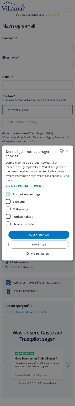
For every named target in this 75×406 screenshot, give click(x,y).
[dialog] (37, 203)
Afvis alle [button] (39, 244)
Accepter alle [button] (39, 234)
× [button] (66, 150)
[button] (37, 186)
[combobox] (61, 151)
